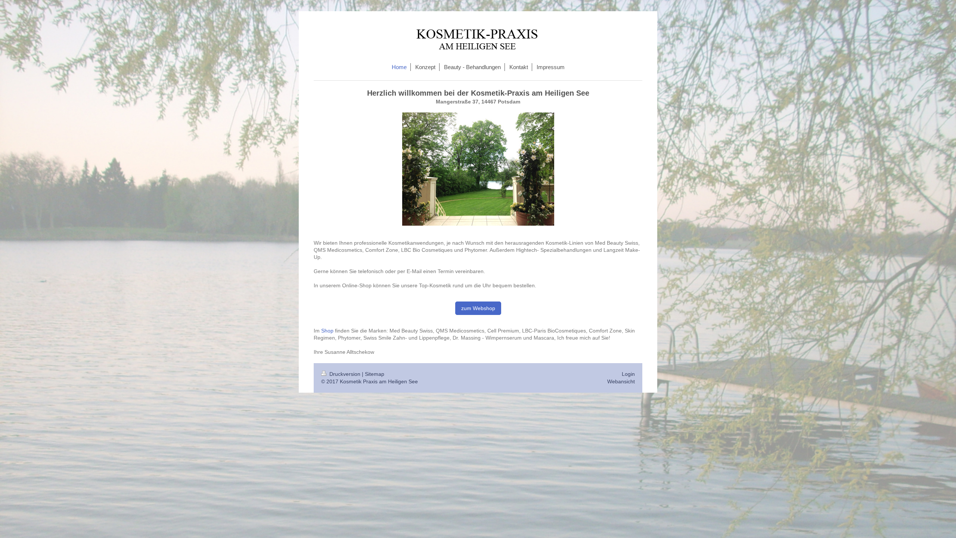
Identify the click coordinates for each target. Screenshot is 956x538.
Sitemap (374, 374)
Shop (327, 331)
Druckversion (345, 374)
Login (628, 374)
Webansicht (621, 381)
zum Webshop (478, 308)
